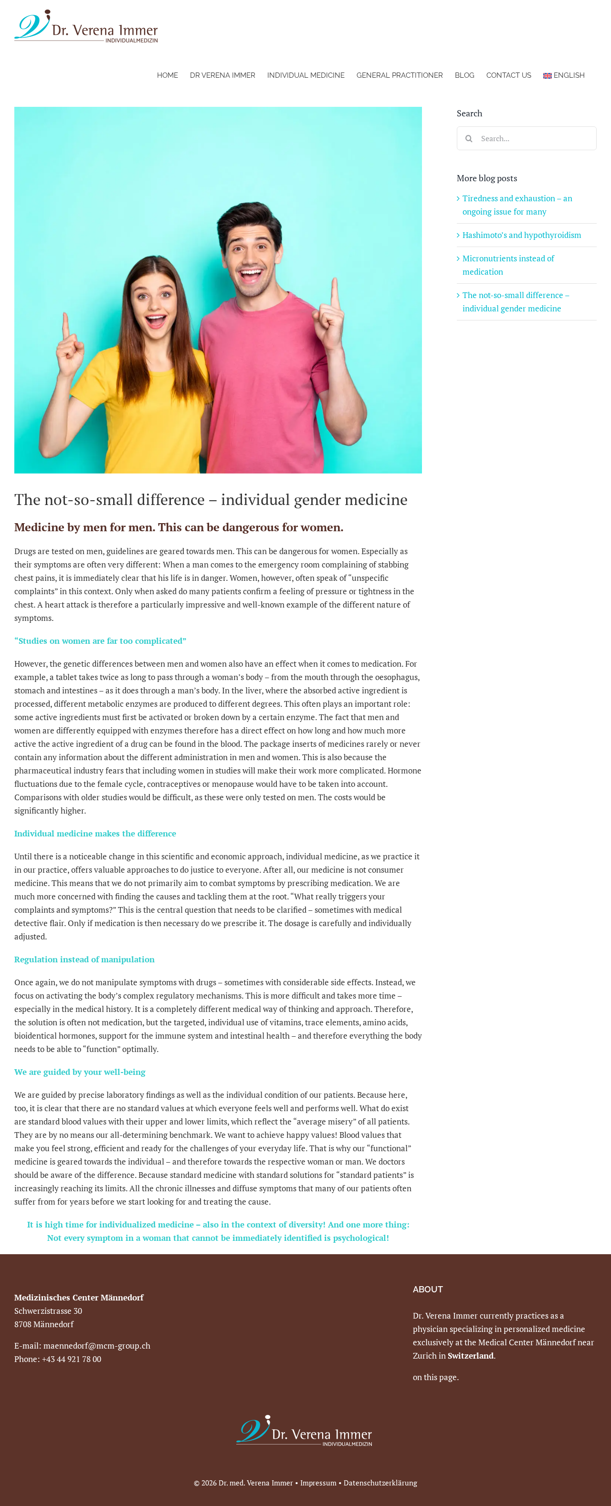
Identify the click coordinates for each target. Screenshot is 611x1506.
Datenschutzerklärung (380, 1482)
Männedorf (557, 1342)
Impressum (318, 1482)
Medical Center (507, 1342)
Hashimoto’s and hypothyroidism (522, 234)
